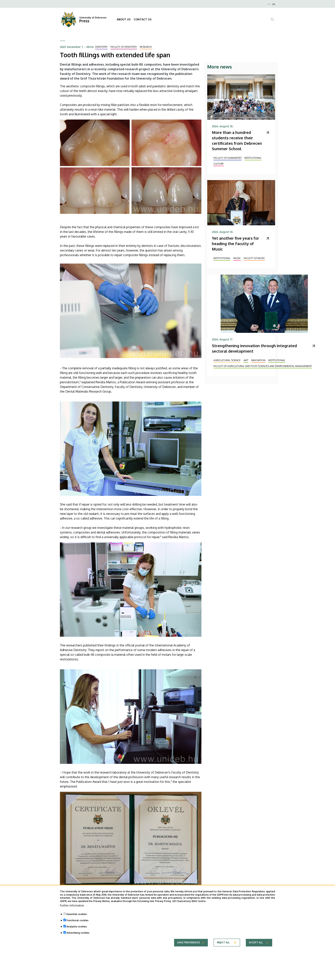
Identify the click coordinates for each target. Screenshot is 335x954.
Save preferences (188, 942)
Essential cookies (76, 914)
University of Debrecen (92, 17)
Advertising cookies (77, 932)
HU (269, 4)
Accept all (256, 942)
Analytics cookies (76, 926)
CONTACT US (143, 19)
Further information (72, 905)
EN (273, 4)
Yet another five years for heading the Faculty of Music (235, 244)
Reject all (223, 942)
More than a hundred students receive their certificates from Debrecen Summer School (237, 140)
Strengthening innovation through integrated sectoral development (254, 348)
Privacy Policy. (163, 901)
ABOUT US (124, 19)
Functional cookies (77, 920)
